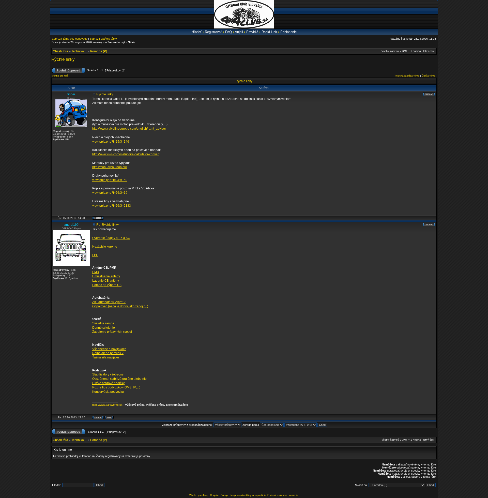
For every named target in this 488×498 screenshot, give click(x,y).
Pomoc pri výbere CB (106, 285)
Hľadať (197, 32)
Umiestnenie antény (106, 276)
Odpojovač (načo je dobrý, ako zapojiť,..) (120, 306)
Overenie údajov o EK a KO (111, 238)
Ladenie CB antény (105, 280)
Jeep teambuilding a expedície (248, 495)
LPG (95, 255)
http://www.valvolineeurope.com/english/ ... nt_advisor (129, 128)
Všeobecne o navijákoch (109, 349)
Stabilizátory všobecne (108, 374)
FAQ (228, 32)
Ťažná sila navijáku (105, 357)
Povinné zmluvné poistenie (282, 495)
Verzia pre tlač (60, 75)
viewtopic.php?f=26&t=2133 (111, 205)
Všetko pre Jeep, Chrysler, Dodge (209, 495)
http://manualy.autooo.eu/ (109, 167)
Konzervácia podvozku (108, 392)
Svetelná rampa (103, 323)
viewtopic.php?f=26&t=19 (109, 192)
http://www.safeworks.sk (107, 404)
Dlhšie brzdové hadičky (108, 383)
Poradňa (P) (98, 51)
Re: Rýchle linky (107, 225)
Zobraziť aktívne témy (103, 38)
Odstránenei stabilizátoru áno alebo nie (119, 379)
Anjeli (239, 32)
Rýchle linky (63, 59)
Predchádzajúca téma (406, 75)
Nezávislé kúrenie (104, 246)
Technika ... (79, 51)
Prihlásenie (288, 32)
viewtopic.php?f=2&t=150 (109, 180)
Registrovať (213, 32)
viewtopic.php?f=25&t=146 (110, 141)
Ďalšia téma (428, 75)
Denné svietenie (103, 327)
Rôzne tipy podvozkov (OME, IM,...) (116, 387)
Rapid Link (269, 32)
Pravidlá (252, 32)
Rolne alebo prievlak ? (108, 353)
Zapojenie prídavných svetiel (112, 332)
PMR (95, 272)
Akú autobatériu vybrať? (109, 302)
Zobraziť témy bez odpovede (69, 38)
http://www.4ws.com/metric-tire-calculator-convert (125, 154)
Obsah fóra (60, 51)
